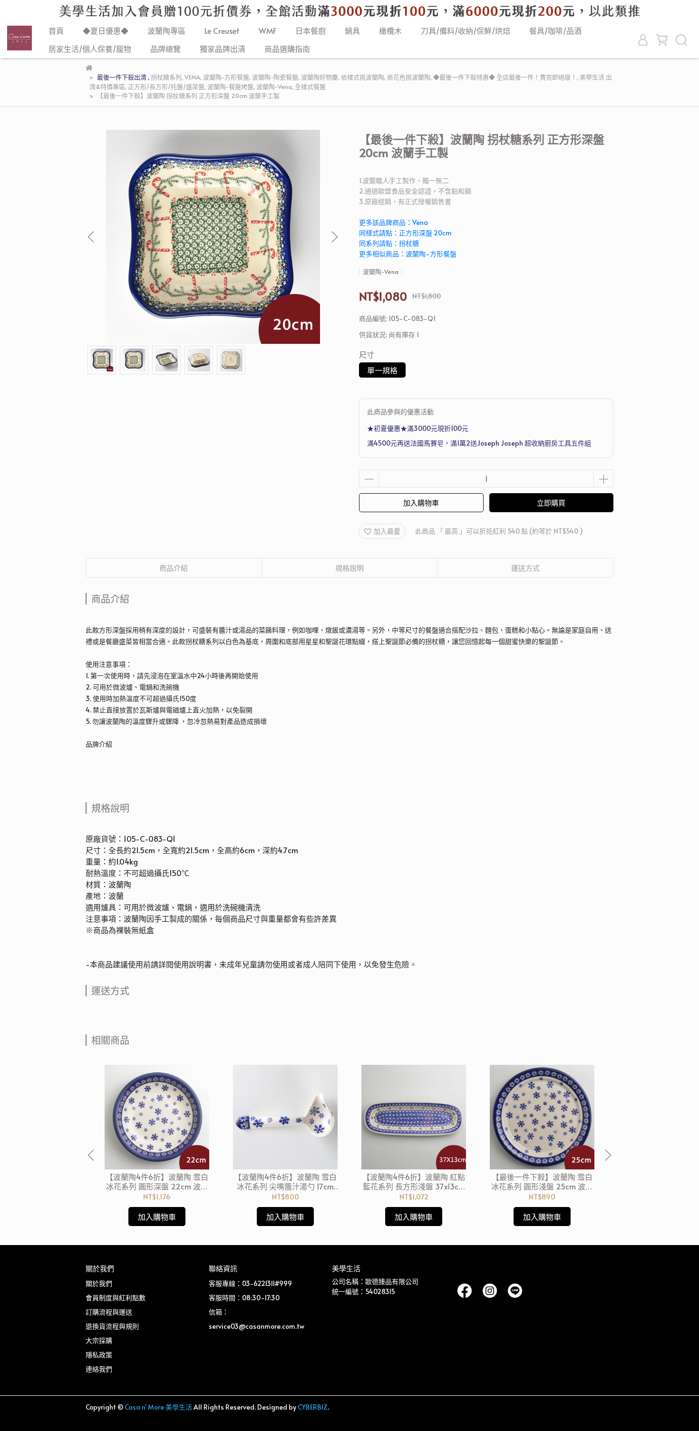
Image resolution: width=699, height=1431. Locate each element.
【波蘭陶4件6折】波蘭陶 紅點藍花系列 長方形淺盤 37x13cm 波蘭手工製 (413, 1181)
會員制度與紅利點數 (116, 1297)
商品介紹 (173, 568)
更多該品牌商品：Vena (393, 222)
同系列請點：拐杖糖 (389, 243)
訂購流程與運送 (109, 1311)
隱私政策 (99, 1354)
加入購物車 (421, 502)
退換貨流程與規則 (112, 1326)
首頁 (56, 30)
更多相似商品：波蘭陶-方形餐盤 (407, 253)
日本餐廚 (310, 30)
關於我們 (99, 1283)
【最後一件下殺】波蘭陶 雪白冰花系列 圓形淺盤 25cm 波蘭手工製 (542, 1181)
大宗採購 (99, 1340)
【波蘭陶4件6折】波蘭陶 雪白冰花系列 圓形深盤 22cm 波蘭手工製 (157, 1181)
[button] (334, 237)
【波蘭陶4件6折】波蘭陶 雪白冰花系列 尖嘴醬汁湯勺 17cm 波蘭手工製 (285, 1181)
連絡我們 (99, 1368)
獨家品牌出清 (222, 48)
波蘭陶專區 (166, 30)
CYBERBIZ (313, 1407)
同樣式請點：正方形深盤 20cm (405, 232)
